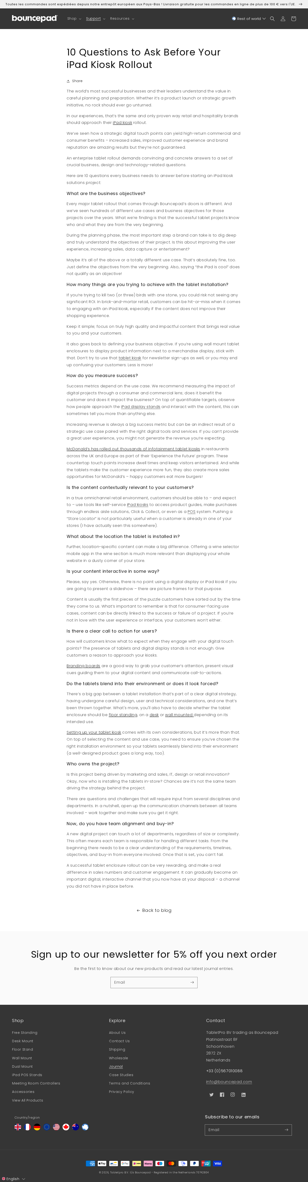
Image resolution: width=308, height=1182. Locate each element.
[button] (73, 18)
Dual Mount (22, 1066)
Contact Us (119, 1041)
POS (192, 511)
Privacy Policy (121, 1091)
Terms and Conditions (129, 1083)
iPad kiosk (122, 122)
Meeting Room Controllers (36, 1083)
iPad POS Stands (27, 1074)
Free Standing (25, 1032)
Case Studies (121, 1074)
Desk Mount (22, 1041)
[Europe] (46, 1129)
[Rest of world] (85, 1129)
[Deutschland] (37, 1129)
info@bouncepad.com (229, 1082)
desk (154, 715)
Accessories (23, 1091)
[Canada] (66, 1129)
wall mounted (179, 715)
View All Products (27, 1100)
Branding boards (83, 666)
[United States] (56, 1129)
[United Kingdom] (17, 1129)
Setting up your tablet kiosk (94, 732)
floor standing (123, 715)
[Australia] (75, 1129)
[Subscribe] (192, 982)
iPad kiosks (137, 504)
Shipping (117, 1049)
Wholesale (118, 1058)
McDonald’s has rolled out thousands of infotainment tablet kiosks (133, 449)
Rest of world (249, 18)
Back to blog (157, 910)
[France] (27, 1129)
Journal (116, 1066)
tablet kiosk (130, 358)
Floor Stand (22, 1049)
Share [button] (77, 81)
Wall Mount (22, 1058)
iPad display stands (140, 406)
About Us (117, 1032)
